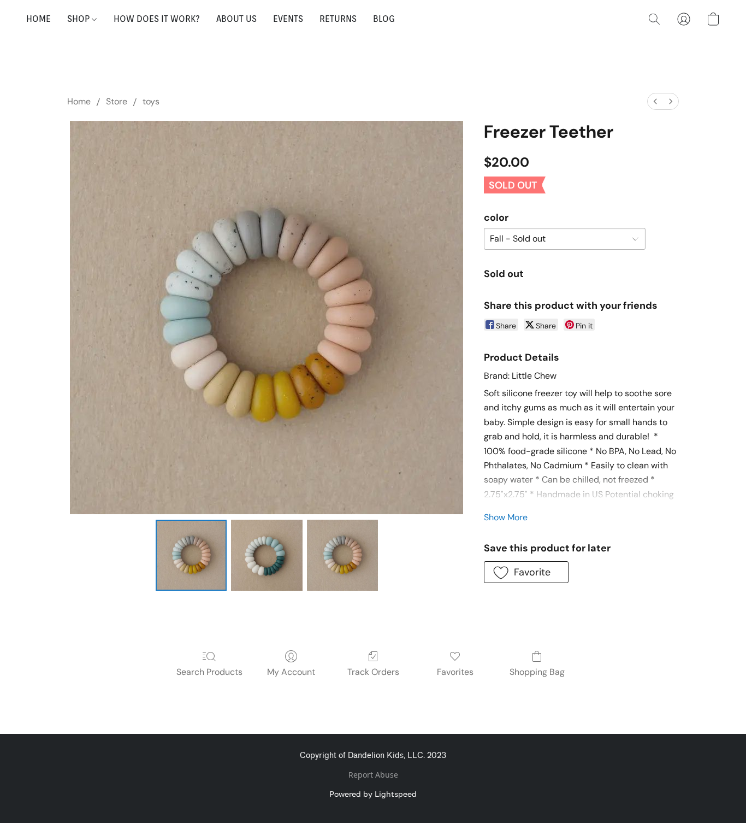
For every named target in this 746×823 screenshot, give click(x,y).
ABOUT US (236, 19)
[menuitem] (655, 101)
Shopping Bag (537, 672)
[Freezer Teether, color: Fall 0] (191, 555)
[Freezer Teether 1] (266, 555)
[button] (654, 19)
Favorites (455, 672)
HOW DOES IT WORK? (157, 19)
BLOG (384, 19)
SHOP (79, 19)
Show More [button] (506, 517)
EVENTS (288, 19)
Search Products (209, 672)
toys (151, 101)
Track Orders (373, 672)
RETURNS (338, 19)
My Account (291, 672)
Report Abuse (373, 774)
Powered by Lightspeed (373, 793)
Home (79, 101)
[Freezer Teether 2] (342, 555)
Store (116, 101)
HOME (38, 19)
